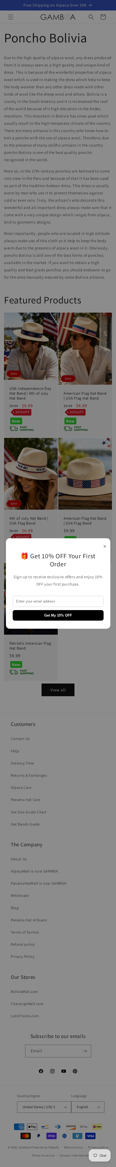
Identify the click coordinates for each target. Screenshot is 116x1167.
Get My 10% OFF (58, 615)
